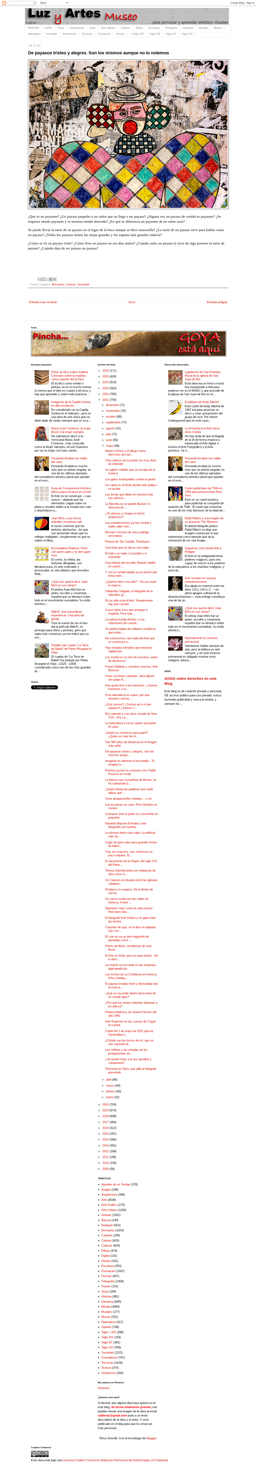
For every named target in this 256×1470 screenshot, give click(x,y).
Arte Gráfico (109, 1204)
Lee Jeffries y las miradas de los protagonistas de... (126, 1051)
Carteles (106, 1235)
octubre (111, 416)
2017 (106, 1122)
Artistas (120, 33)
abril (109, 1079)
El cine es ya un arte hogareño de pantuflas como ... (127, 938)
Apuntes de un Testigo (115, 1184)
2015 (106, 1133)
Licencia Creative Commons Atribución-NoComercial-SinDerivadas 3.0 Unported (115, 1460)
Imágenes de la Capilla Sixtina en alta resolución (70, 403)
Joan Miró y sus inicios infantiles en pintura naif (66, 519)
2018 (106, 1116)
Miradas (203, 27)
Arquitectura (77, 27)
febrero (111, 1091)
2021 (106, 399)
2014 (106, 1139)
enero (110, 1097)
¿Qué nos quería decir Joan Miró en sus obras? (69, 583)
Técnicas (87, 33)
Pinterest (103, 1388)
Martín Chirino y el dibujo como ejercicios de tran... (125, 452)
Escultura (154, 27)
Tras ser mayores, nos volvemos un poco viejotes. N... (128, 853)
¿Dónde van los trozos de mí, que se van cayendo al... (129, 1042)
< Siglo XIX (137, 33)
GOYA (48, 27)
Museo (218, 27)
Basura (106, 1220)
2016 (106, 1128)
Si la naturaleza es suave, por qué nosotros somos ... (127, 696)
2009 (106, 1168)
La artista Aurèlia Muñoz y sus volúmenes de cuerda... (125, 621)
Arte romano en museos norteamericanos (200, 579)
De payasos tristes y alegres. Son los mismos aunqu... (129, 753)
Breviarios (58, 284)
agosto (111, 428)
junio (109, 440)
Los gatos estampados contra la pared (130, 479)
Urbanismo (108, 1373)
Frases (106, 1286)
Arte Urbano (108, 27)
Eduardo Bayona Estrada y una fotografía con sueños (125, 825)
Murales (106, 1311)
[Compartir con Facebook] (51, 279)
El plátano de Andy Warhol (202, 402)
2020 (106, 1104)
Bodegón (107, 1225)
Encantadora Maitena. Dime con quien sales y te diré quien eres (71, 551)
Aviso (61, 27)
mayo (110, 445)
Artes (92, 27)
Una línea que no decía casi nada (127, 547)
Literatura (188, 27)
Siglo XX (171, 33)
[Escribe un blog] (43, 279)
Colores (71, 284)
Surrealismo (69, 33)
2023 (106, 388)
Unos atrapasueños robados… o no (128, 798)
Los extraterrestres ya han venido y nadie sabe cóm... (128, 524)
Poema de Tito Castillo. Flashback (127, 541)
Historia (106, 1296)
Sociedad (51, 33)
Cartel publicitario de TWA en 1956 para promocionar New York (203, 491)
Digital (105, 1255)
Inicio (131, 302)
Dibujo (139, 27)
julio (109, 434)
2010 (106, 1162)
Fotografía (171, 27)
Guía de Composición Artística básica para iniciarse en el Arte (71, 489)
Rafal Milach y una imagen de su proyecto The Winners (204, 519)
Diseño (106, 1261)
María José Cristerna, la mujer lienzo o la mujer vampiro (71, 430)
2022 (106, 394)
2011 (105, 1157)
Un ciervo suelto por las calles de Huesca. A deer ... (126, 900)
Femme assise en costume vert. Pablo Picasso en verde (130, 772)
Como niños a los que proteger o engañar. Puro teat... (126, 611)
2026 (106, 370)
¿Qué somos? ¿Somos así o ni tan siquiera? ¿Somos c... (128, 706)
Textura (106, 1367)
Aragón (106, 1189)
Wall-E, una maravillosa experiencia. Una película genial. (67, 615)
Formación (104, 33)
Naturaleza (34, 33)
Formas (106, 1276)
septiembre (113, 422)
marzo (110, 1085)
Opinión (106, 1327)
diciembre (113, 405)
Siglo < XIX (108, 1332)
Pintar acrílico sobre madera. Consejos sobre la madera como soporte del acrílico (70, 375)
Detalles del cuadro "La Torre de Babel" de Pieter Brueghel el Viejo (71, 648)
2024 (106, 382)
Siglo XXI (187, 33)
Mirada (105, 1306)
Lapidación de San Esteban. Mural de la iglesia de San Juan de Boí (203, 375)
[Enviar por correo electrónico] (39, 279)
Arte (104, 1199)
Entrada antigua (217, 302)
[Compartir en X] (47, 279)
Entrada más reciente (43, 302)
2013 (106, 1145)
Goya (105, 1291)
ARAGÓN (33, 27)
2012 (106, 1151)
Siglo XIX (154, 33)
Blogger (151, 1438)
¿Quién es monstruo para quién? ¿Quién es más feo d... (126, 734)
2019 (106, 1110)
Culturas (125, 27)
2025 (106, 376)
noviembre (113, 410)
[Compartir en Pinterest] (55, 279)
